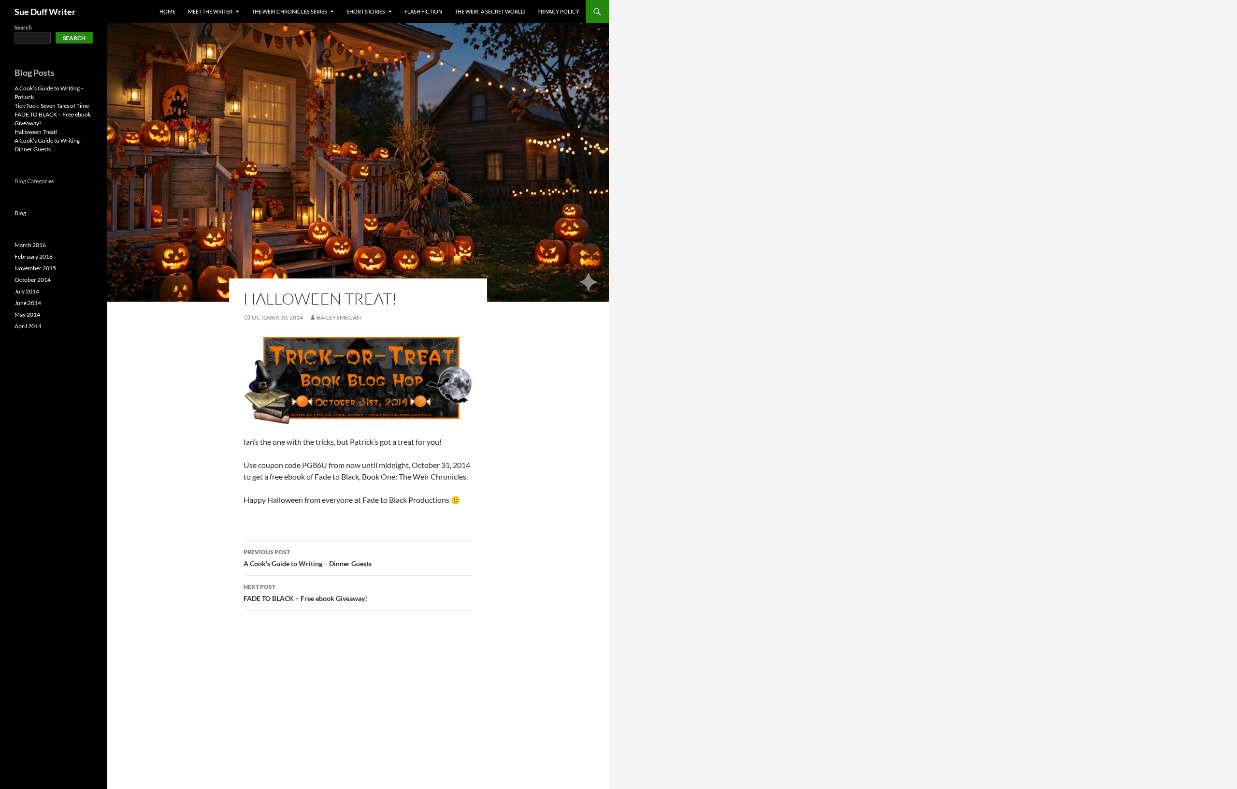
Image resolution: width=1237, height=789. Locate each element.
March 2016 (30, 244)
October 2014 (32, 279)
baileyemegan (338, 317)
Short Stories (365, 11)
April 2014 (28, 326)
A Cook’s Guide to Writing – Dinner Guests (308, 558)
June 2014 (27, 303)
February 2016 (33, 256)
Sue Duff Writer (44, 11)
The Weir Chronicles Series (289, 11)
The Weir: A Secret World (490, 11)
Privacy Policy (558, 11)
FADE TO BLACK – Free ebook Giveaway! (305, 592)
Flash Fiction (423, 11)
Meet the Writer (210, 11)
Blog (20, 213)
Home (167, 11)
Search (23, 27)
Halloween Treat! (36, 131)
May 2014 (27, 314)
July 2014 (26, 291)
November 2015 (35, 268)
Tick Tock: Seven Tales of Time (51, 105)
